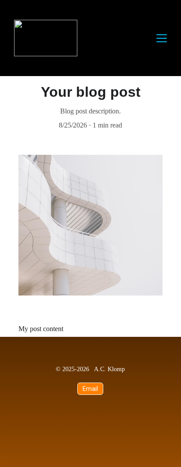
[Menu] (161, 38)
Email (90, 388)
